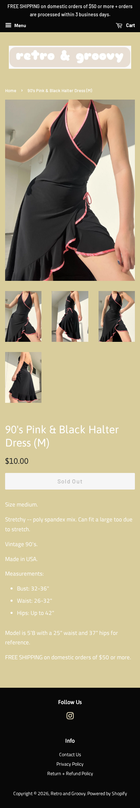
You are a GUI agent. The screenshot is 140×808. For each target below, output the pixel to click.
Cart (130, 25)
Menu (19, 25)
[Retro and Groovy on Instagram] (70, 717)
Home (10, 90)
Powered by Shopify (107, 793)
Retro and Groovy (68, 793)
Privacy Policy (70, 764)
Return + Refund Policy (70, 773)
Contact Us (70, 754)
